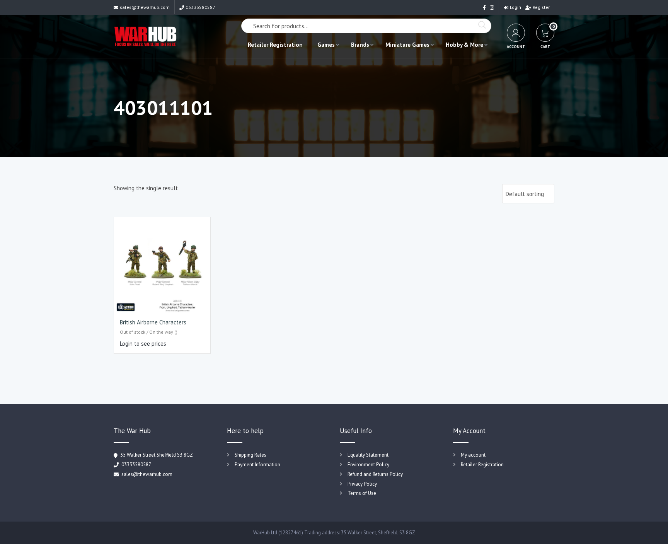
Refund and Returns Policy (375, 474)
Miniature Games (407, 44)
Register (541, 7)
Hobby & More (464, 44)
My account (473, 455)
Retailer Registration (275, 44)
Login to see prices (143, 343)
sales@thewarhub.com (145, 7)
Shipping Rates (250, 455)
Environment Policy (368, 464)
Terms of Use (362, 493)
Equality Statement (368, 455)
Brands (360, 44)
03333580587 (200, 7)
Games (326, 44)
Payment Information (257, 464)
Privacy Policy (362, 484)
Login (515, 7)
